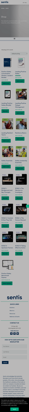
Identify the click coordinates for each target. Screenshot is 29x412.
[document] (14, 206)
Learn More (14, 405)
